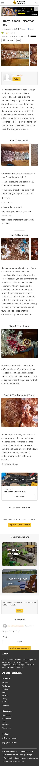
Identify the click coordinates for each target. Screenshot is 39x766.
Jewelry (23, 29)
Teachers (5, 705)
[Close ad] (36, 9)
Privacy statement (11, 755)
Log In (19, 610)
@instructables (11, 738)
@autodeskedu (11, 743)
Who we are (6, 728)
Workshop (6, 686)
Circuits (5, 683)
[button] (2, 3)
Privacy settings (26, 755)
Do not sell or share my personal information (21, 758)
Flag (6, 637)
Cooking (5, 695)
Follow (16, 79)
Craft (15, 29)
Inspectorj (8, 29)
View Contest (19, 496)
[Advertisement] (19, 11)
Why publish (7, 715)
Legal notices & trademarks (14, 761)
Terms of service (27, 751)
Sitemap (5, 725)
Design (5, 689)
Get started (6, 718)
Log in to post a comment (19, 648)
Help (4, 721)
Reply (19, 641)
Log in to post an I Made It (19, 525)
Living (4, 699)
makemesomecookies (16, 626)
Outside (5, 702)
